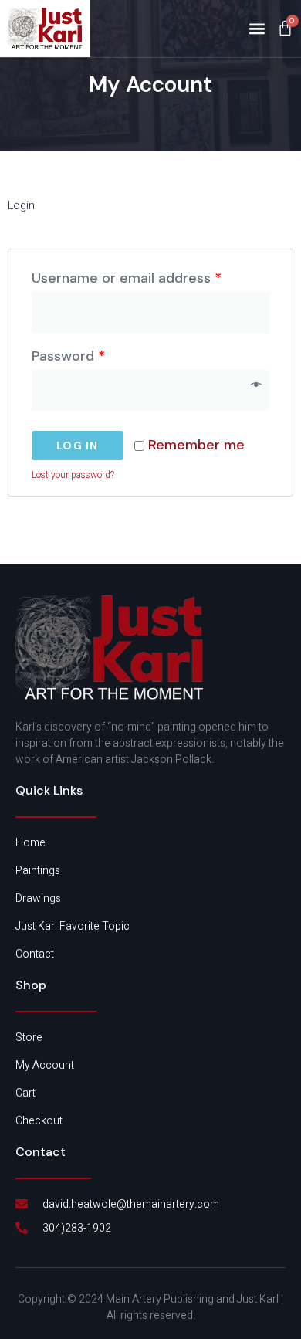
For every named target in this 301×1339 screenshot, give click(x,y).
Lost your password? (73, 474)
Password (68, 356)
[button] (256, 28)
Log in (77, 446)
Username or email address (127, 278)
